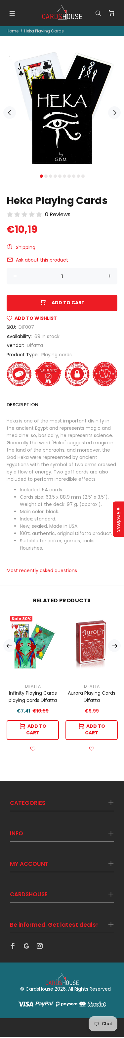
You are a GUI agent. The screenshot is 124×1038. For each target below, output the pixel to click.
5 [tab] (60, 176)
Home (13, 31)
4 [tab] (55, 176)
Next (114, 112)
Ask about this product (42, 260)
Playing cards (56, 354)
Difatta (35, 345)
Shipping (25, 247)
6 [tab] (64, 176)
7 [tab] (69, 176)
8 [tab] (73, 176)
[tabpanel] (62, 109)
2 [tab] (46, 176)
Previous (9, 112)
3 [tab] (50, 176)
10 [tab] (83, 176)
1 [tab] (41, 176)
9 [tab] (78, 176)
